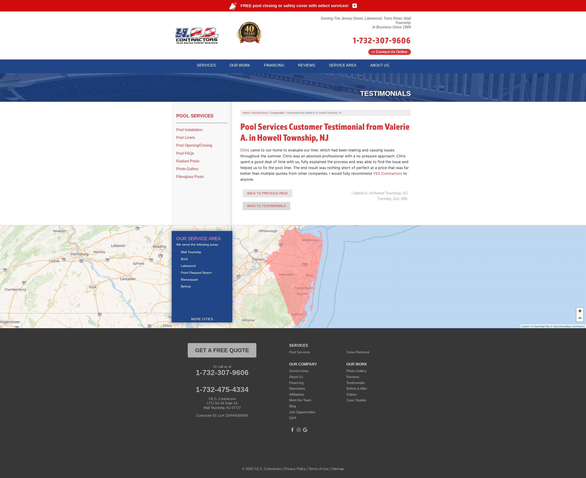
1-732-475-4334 (222, 389)
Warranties (297, 388)
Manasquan (189, 279)
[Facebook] (292, 429)
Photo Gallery (187, 169)
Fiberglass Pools (190, 177)
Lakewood (188, 266)
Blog (292, 406)
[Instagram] (298, 429)
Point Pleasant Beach (196, 272)
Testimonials (355, 383)
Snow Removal (357, 352)
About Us (296, 377)
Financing (296, 383)
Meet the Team (300, 400)
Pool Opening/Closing (194, 145)
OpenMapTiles (542, 326)
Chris (244, 150)
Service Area (298, 371)
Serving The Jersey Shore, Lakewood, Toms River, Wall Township (365, 20)
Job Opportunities (302, 412)
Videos (351, 394)
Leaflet (525, 326)
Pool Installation (189, 130)
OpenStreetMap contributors (569, 326)
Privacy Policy (295, 469)
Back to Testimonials (266, 206)
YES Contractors (387, 173)
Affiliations (296, 394)
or (389, 52)
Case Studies (356, 400)
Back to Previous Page (267, 193)
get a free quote (222, 350)
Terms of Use (319, 469)
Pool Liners (185, 138)
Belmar (186, 286)
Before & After (356, 388)
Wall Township (191, 252)
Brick (184, 259)
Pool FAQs (185, 153)
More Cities (202, 319)
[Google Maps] (305, 429)
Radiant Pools (187, 161)
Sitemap (337, 469)
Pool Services (194, 115)
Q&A (292, 418)
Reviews (352, 377)
